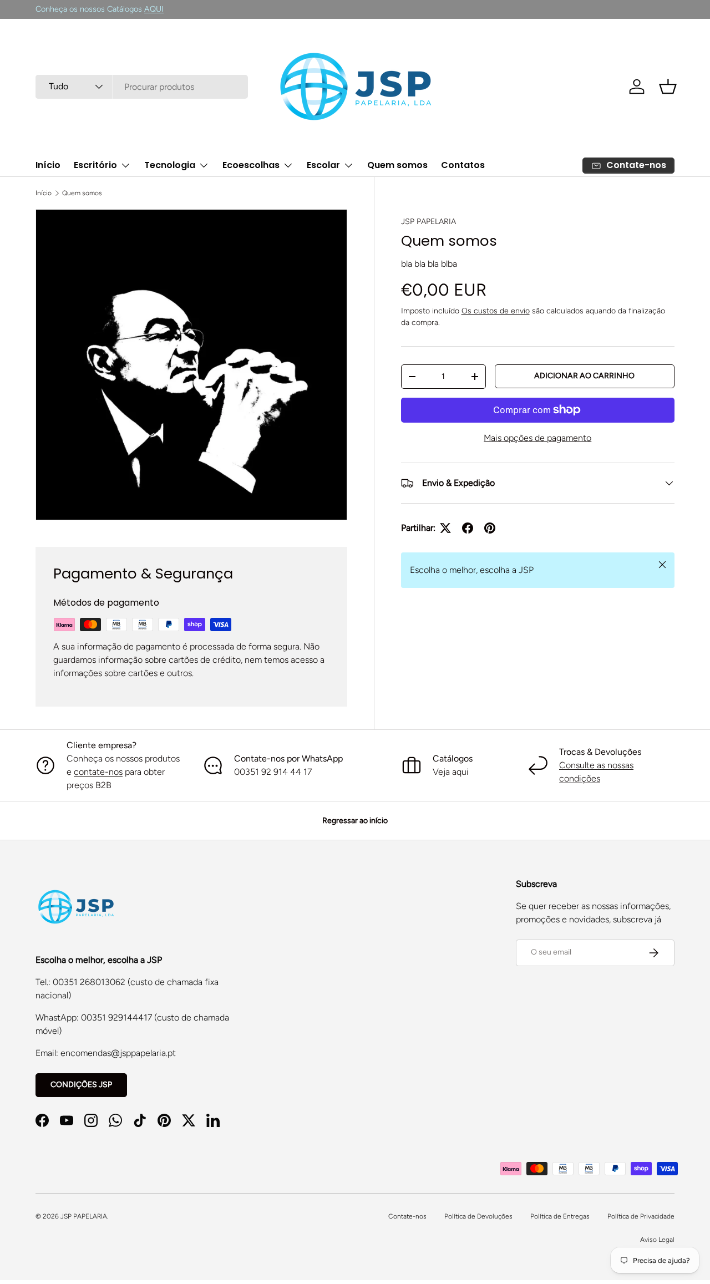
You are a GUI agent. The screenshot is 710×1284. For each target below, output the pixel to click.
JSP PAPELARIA (428, 221)
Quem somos (397, 165)
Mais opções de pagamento (537, 438)
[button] (668, 86)
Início (48, 165)
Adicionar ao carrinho (584, 375)
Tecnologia (169, 165)
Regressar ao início (355, 820)
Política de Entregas (560, 1216)
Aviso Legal (657, 1240)
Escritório (95, 165)
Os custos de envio (496, 311)
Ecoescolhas (251, 165)
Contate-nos (407, 1216)
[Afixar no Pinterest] (490, 528)
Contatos (463, 165)
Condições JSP (81, 1084)
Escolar (323, 165)
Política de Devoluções (478, 1216)
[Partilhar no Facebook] (468, 528)
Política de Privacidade (640, 1216)
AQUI (154, 9)
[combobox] (142, 87)
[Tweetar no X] (445, 528)
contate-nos (98, 772)
